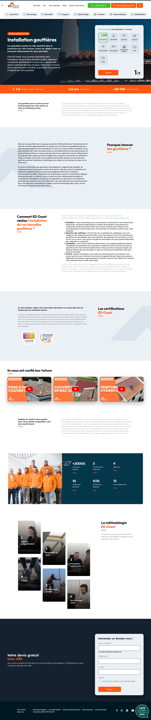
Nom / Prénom (104, 643)
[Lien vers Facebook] (116, 710)
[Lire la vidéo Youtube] (29, 389)
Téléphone (102, 656)
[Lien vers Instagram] (122, 710)
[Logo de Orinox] (13, 5)
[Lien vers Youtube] (132, 710)
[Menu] (2, 5)
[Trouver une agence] (140, 5)
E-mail (101, 667)
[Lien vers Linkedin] (127, 710)
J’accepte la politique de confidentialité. (119, 681)
